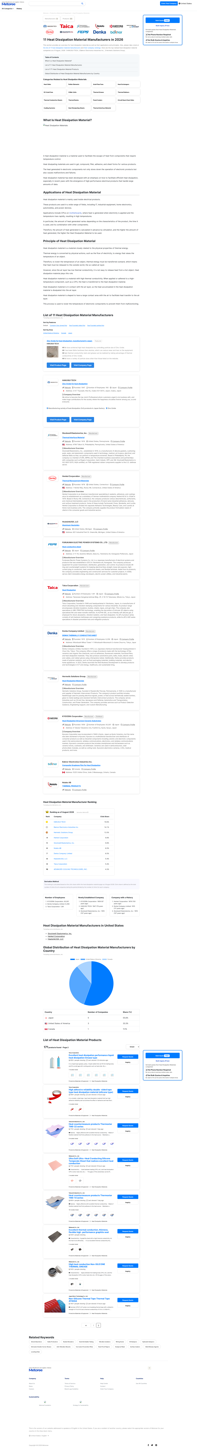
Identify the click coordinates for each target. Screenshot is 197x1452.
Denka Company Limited (63, 853)
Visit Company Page (83, 365)
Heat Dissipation (69, 590)
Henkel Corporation (61, 838)
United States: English (38, 1436)
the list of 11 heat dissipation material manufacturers (62, 48)
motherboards (75, 213)
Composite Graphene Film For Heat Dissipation (81, 765)
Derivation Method (82, 812)
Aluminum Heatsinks (70, 525)
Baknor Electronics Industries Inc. (66, 827)
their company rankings (92, 48)
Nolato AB (57, 848)
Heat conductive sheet (71, 547)
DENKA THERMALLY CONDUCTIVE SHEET (79, 635)
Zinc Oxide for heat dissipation (75, 384)
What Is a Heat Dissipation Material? (58, 61)
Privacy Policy (69, 1386)
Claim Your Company (107, 1389)
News (31, 1386)
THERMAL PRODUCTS (71, 786)
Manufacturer (93, 433)
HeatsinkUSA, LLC (60, 859)
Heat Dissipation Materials (73, 681)
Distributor (99, 716)
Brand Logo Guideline (71, 1389)
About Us (32, 1383)
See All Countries (141, 1383)
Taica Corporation (60, 864)
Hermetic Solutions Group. (63, 832)
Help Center (104, 1383)
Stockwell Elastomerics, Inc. (64, 843)
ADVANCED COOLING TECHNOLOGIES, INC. (70, 869)
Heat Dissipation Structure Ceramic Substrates (81, 721)
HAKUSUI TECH (59, 822)
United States (186, 3)
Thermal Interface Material (73, 437)
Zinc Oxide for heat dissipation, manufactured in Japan (69, 341)
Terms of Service (70, 1383)
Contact (102, 1386)
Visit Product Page (58, 365)
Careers (31, 1389)
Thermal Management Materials (75, 481)
